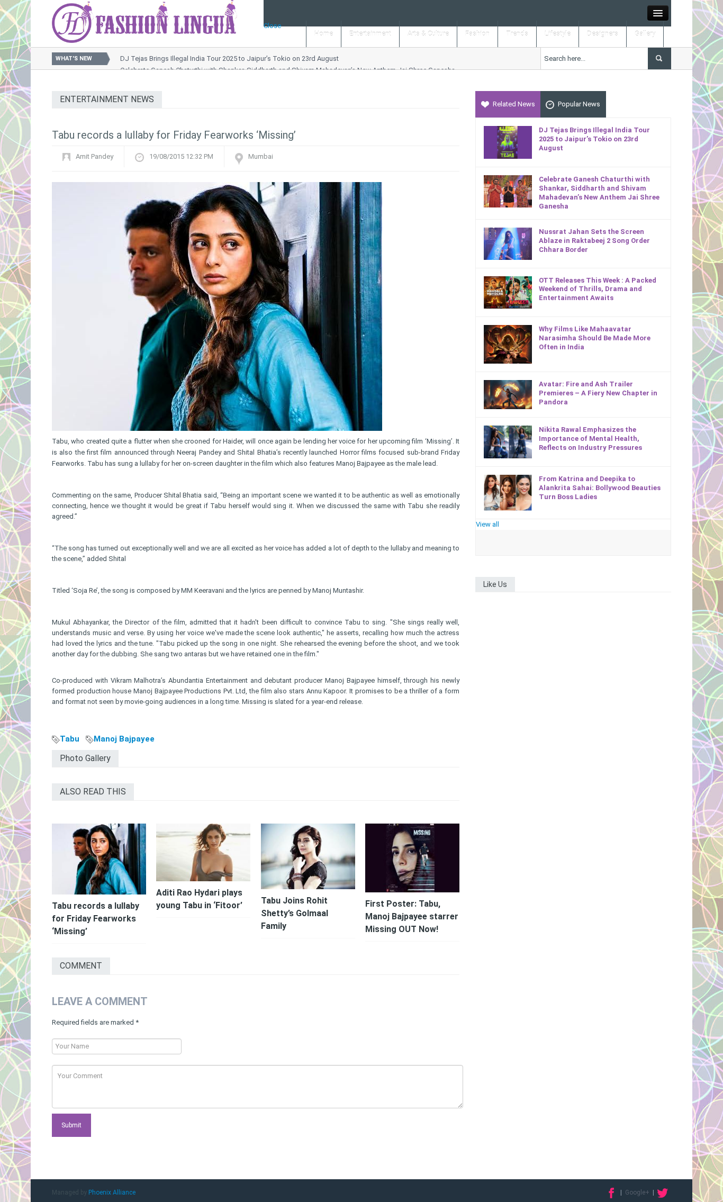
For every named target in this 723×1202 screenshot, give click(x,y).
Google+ (637, 1192)
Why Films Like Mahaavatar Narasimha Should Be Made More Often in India (594, 338)
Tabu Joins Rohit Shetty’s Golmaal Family (294, 913)
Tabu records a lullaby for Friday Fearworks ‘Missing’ (95, 918)
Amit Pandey (94, 156)
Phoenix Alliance (111, 1192)
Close (272, 26)
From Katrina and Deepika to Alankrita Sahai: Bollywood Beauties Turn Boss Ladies (600, 488)
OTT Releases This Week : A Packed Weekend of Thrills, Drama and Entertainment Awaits (597, 289)
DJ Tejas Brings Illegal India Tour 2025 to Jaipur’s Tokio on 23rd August (229, 58)
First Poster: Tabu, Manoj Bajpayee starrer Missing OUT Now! (411, 916)
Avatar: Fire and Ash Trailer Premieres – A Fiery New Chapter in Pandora (598, 393)
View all (487, 524)
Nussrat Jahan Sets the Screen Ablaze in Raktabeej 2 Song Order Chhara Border (594, 241)
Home (323, 34)
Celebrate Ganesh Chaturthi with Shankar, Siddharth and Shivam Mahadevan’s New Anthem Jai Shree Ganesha (599, 192)
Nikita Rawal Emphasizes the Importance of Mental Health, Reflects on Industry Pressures (590, 438)
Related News (514, 104)
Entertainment (370, 34)
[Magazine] (144, 21)
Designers (602, 34)
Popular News (579, 104)
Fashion (477, 34)
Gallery (645, 34)
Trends (517, 34)
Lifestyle (558, 34)
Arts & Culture (428, 34)
